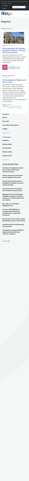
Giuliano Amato (7, 144)
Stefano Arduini (7, 152)
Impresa (18, 106)
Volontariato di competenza (15, 107)
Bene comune (11, 106)
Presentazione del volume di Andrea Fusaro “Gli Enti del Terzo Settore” (14, 50)
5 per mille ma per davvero (10, 125)
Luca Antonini (6, 148)
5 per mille (5, 121)
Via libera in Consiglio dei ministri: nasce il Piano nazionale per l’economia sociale (13, 169)
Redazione (9, 104)
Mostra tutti (5, 159)
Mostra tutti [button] (5, 133)
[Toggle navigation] (26, 14)
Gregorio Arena (7, 155)
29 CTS (4, 117)
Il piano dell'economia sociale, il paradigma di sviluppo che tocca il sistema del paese (13, 183)
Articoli (4, 75)
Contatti (4, 8)
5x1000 (4, 129)
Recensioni (11, 75)
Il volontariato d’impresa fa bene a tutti (14, 81)
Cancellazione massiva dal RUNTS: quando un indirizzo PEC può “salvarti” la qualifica (13, 232)
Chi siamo (4, 5)
